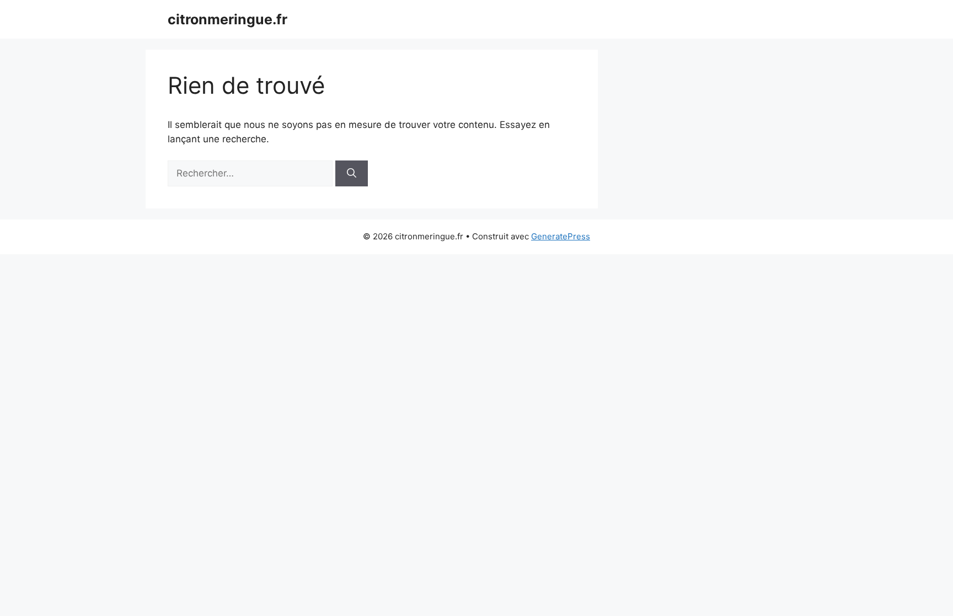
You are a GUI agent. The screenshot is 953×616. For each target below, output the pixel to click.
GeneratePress (560, 236)
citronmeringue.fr (227, 19)
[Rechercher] (351, 173)
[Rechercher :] (251, 173)
